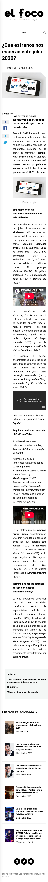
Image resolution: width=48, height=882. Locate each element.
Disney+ (29, 591)
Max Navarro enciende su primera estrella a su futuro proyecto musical (28, 747)
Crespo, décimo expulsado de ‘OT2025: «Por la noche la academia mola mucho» (29, 790)
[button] (24, 32)
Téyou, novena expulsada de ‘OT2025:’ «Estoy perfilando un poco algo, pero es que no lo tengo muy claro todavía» (29, 834)
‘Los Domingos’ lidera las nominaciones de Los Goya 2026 (28, 725)
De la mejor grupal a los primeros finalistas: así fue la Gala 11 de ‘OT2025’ (29, 811)
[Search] (44, 32)
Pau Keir (11, 67)
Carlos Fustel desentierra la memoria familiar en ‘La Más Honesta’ (28, 768)
